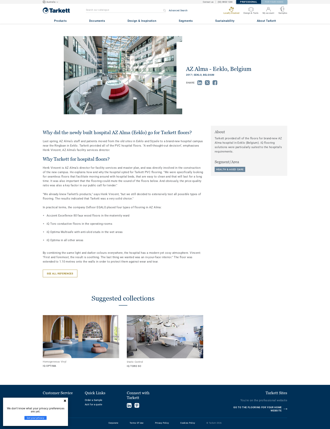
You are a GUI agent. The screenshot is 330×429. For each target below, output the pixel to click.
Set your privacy (35, 417)
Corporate (113, 423)
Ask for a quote (93, 404)
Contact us (208, 2)
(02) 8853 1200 (225, 2)
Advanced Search (178, 10)
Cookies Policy (187, 423)
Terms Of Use (136, 423)
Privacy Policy (162, 423)
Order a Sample (93, 400)
